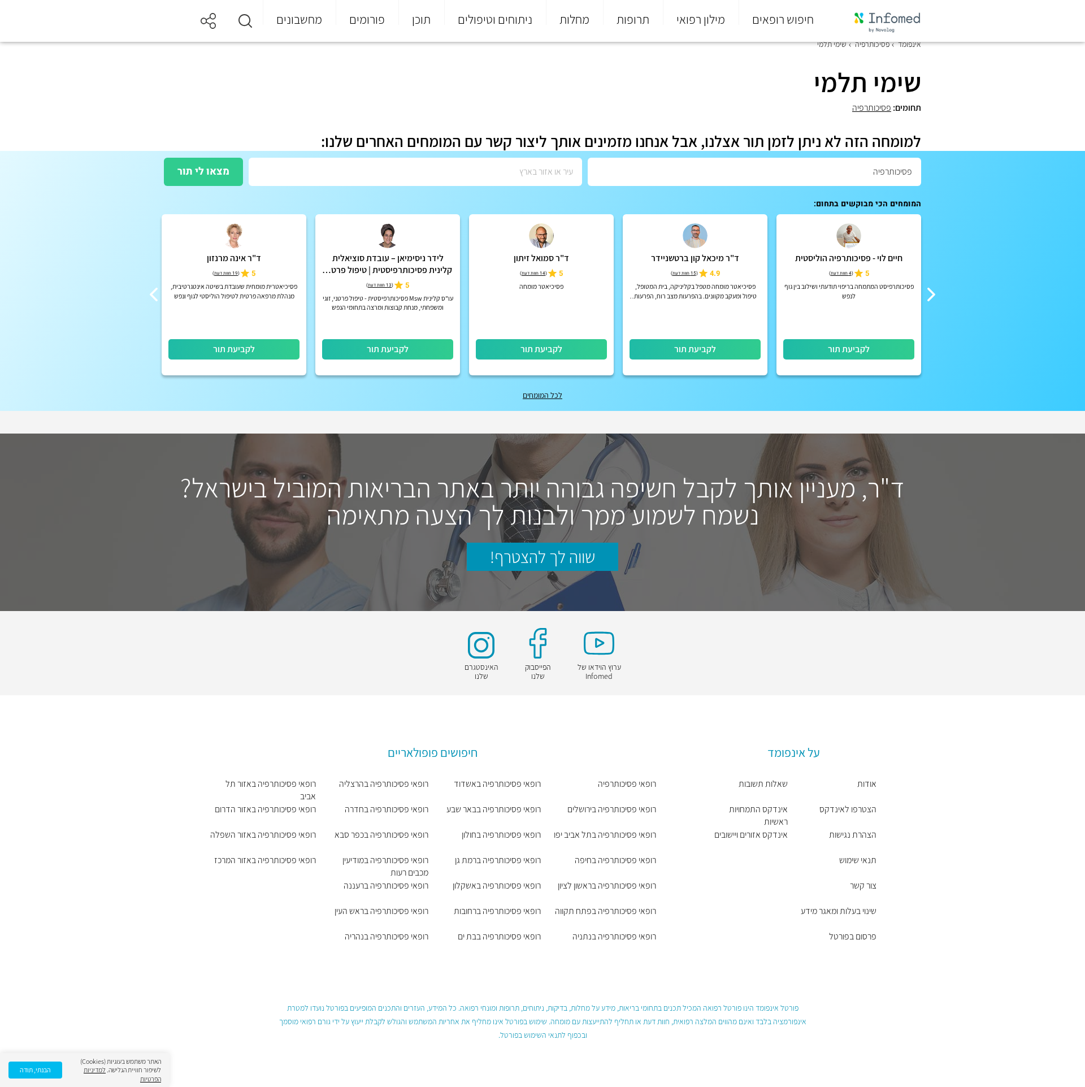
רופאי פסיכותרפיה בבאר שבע (493, 809)
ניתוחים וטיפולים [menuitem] (495, 19)
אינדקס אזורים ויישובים (751, 835)
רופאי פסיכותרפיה (627, 784)
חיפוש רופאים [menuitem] (783, 19)
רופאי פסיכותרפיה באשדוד (497, 784)
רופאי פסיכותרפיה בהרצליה (383, 784)
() (841, 273)
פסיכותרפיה (871, 108)
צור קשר (863, 885)
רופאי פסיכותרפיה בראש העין (381, 911)
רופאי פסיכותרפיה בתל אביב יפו (605, 835)
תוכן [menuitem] (421, 19)
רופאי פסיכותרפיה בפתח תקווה (605, 911)
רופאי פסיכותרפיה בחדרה (386, 809)
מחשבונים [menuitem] (299, 19)
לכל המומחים (542, 395)
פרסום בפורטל (852, 936)
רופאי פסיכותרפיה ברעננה (386, 885)
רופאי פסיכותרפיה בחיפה (615, 860)
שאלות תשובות (763, 784)
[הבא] (154, 294)
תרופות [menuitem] (633, 19)
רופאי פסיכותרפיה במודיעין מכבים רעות (385, 866)
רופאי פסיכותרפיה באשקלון (497, 885)
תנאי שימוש (857, 860)
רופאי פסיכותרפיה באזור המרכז (265, 860)
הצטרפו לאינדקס (847, 809)
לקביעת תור (849, 349)
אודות (866, 784)
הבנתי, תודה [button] (35, 1070)
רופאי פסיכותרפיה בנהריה (386, 936)
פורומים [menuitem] (367, 19)
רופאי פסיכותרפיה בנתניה (614, 936)
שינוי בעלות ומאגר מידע (838, 911)
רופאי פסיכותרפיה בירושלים (611, 809)
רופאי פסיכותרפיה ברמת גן (498, 860)
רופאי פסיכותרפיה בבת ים (499, 936)
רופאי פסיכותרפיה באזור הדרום (265, 809)
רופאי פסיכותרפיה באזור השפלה (263, 835)
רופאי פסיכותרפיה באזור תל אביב (270, 790)
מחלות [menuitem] (574, 19)
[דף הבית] (880, 21)
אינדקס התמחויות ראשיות (758, 815)
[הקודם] (931, 294)
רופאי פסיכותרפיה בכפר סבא (381, 835)
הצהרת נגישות (852, 835)
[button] (245, 21)
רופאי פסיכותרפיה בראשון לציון (607, 885)
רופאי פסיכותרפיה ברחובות (497, 911)
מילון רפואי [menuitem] (700, 19)
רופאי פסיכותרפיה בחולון (501, 835)
